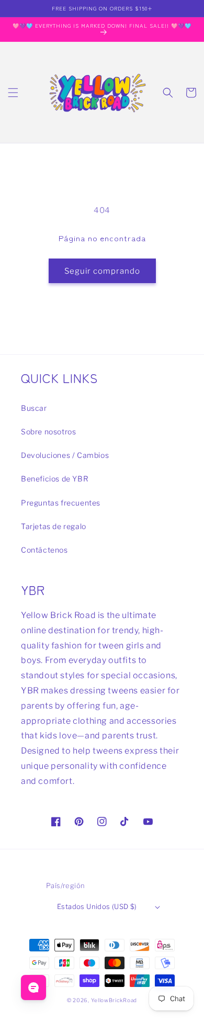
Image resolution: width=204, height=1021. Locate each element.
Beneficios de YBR (54, 478)
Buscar (34, 407)
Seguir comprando (102, 271)
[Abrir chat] (33, 987)
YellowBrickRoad (114, 1000)
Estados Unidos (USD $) (97, 906)
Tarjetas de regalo (53, 526)
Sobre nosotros (48, 431)
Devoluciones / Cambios (65, 455)
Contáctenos (44, 549)
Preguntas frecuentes (60, 502)
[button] (13, 92)
